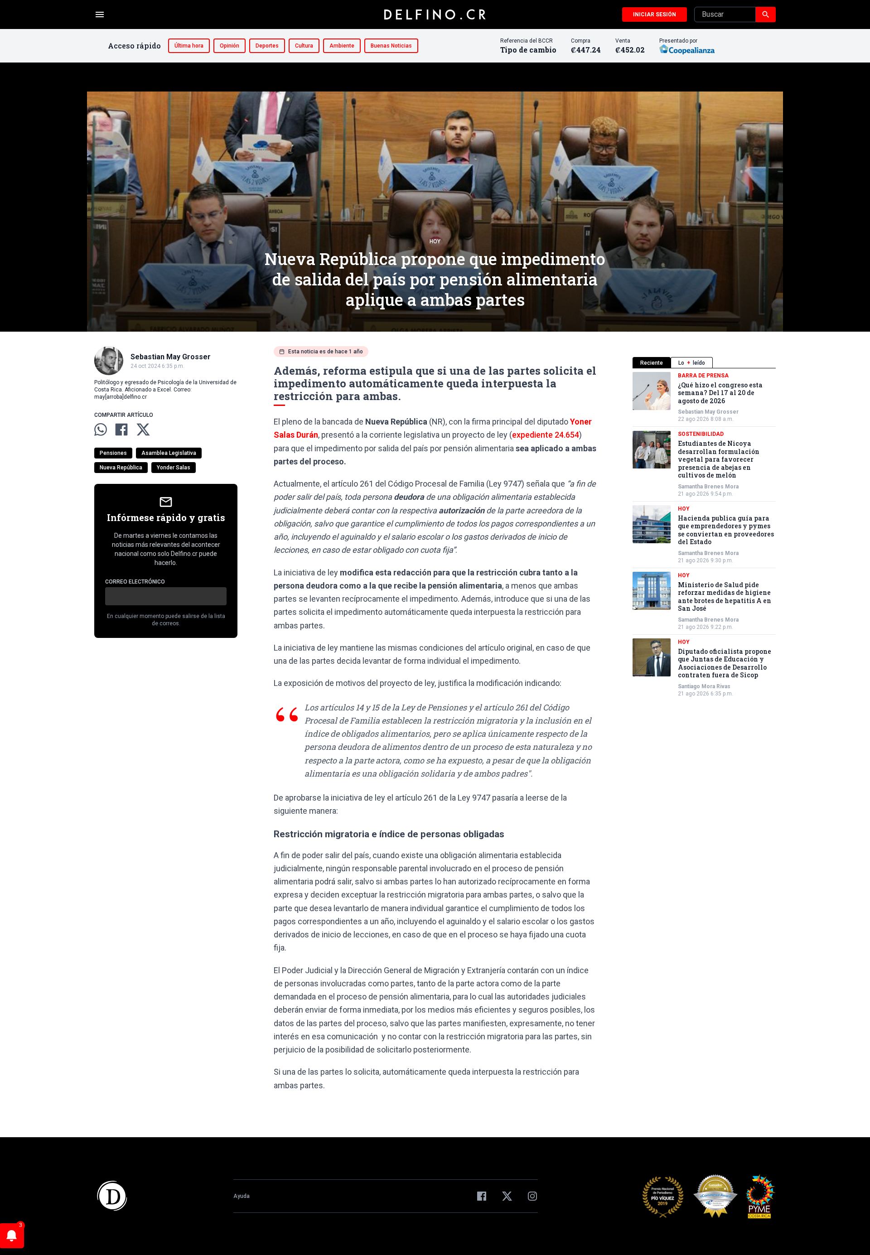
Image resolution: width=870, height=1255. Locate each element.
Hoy (435, 241)
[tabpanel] (704, 534)
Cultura (304, 46)
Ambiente (341, 46)
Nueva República (121, 467)
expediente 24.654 (545, 434)
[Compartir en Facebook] (121, 429)
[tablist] (704, 362)
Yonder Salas (173, 467)
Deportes (267, 46)
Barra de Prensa (703, 375)
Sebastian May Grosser (708, 412)
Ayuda (241, 1196)
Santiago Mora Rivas (704, 686)
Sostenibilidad (701, 434)
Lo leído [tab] (691, 363)
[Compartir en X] (143, 429)
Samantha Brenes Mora (708, 486)
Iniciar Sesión (654, 14)
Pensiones (113, 453)
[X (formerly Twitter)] (507, 1196)
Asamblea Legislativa (168, 453)
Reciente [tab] (651, 363)
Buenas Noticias (391, 46)
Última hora (188, 46)
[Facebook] (481, 1196)
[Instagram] (532, 1196)
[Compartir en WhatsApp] (100, 429)
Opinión (229, 46)
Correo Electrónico (135, 582)
